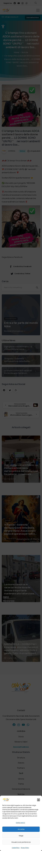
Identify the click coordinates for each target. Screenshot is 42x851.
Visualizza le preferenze (21, 842)
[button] (38, 800)
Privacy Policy (25, 848)
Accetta (21, 829)
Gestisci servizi (20, 823)
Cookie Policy (16, 848)
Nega (21, 835)
